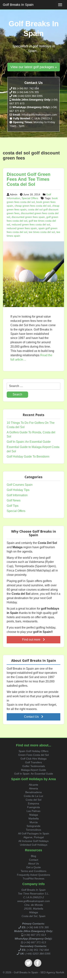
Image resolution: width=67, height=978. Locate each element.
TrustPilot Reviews (33, 878)
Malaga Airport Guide (33, 769)
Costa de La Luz (33, 795)
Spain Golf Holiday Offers (33, 751)
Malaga (33, 814)
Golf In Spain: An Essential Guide (29, 441)
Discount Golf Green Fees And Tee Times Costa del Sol (28, 179)
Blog (33, 856)
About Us (33, 863)
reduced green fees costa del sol (31, 224)
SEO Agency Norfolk (52, 972)
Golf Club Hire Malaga (33, 758)
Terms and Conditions (33, 871)
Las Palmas (33, 810)
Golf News (13, 500)
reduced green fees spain (22, 228)
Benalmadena (33, 792)
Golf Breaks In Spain (18, 5)
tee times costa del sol (42, 231)
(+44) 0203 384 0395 (37, 953)
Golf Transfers (33, 762)
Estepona (33, 803)
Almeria (33, 788)
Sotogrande (33, 825)
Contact (33, 859)
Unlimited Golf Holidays (33, 844)
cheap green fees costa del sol (33, 205)
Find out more (31, 639)
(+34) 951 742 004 (38, 949)
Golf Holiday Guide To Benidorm (28, 456)
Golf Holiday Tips (18, 490)
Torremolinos (33, 829)
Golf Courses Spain (20, 484)
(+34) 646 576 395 (38, 927)
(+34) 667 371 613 (35, 934)
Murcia (34, 822)
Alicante (33, 784)
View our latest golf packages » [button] (33, 67)
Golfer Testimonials (33, 766)
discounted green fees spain (28, 216)
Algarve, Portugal (33, 837)
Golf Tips (12, 505)
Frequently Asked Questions (33, 874)
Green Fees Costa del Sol (33, 754)
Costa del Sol (33, 799)
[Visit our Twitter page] (28, 963)
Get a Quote (33, 867)
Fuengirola (33, 807)
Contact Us (31, 716)
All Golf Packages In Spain (33, 833)
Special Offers (30, 198)
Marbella (33, 818)
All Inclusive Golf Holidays (33, 840)
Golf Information (17, 495)
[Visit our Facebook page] (37, 963)
